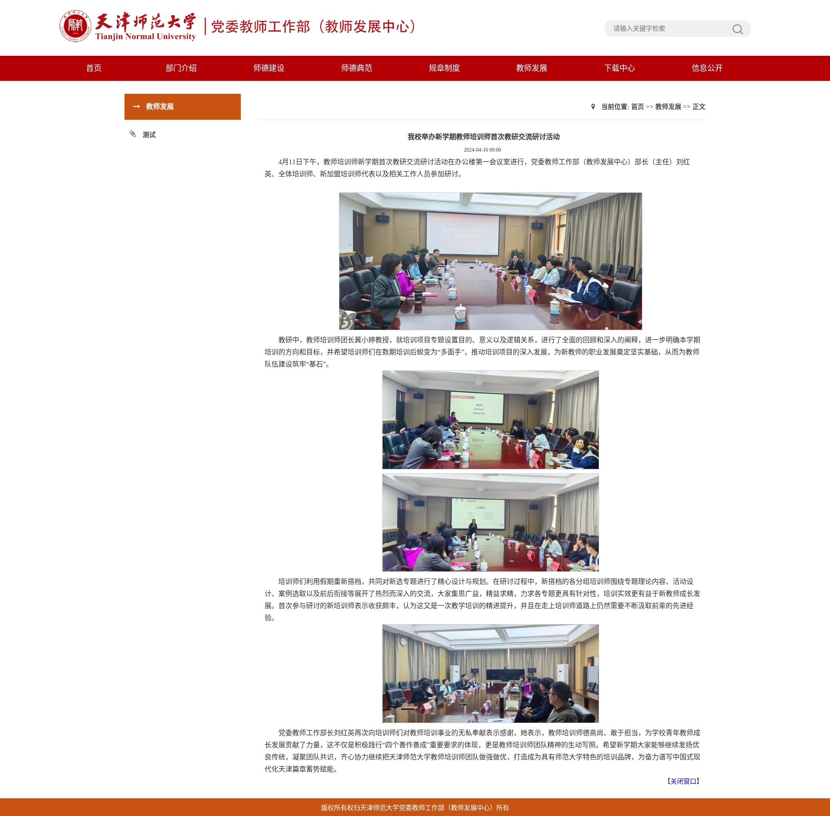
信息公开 (707, 68)
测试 (149, 134)
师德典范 (356, 68)
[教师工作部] (238, 41)
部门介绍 (181, 68)
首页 (94, 68)
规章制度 (444, 68)
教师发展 (531, 68)
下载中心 (619, 68)
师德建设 (268, 68)
